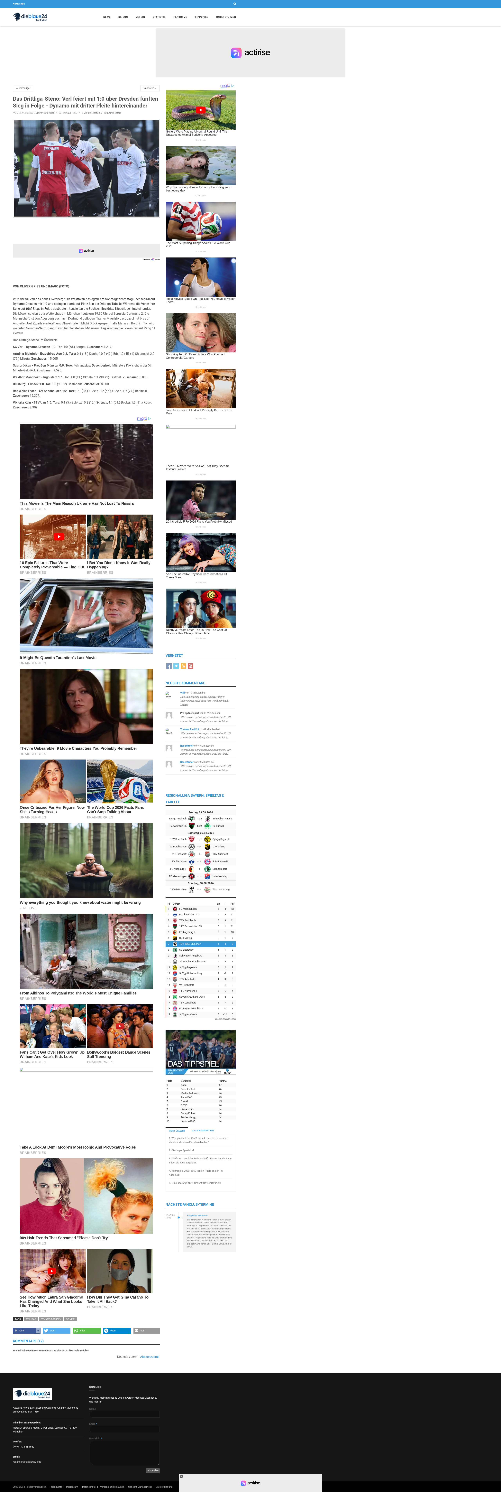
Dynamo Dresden (51, 1319)
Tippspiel (201, 17)
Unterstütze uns (164, 1487)
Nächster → (150, 88)
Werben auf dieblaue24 (112, 1487)
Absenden (153, 1470)
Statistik (159, 17)
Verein (140, 17)
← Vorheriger (23, 88)
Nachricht (95, 1438)
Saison (123, 17)
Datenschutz (89, 1487)
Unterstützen (226, 17)
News (107, 17)
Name (92, 1408)
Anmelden (19, 4)
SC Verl (70, 1319)
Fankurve (180, 17)
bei (205, 717)
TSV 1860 (31, 1319)
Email (93, 1423)
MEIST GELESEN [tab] (177, 1131)
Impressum (72, 1487)
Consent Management (140, 1487)
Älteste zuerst (149, 1357)
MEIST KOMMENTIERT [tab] (203, 1130)
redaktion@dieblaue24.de (27, 1461)
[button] (27, 1331)
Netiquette (56, 1487)
